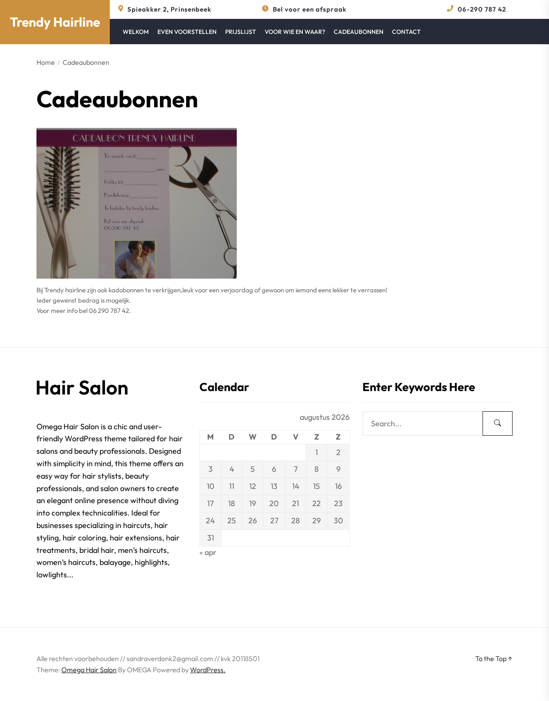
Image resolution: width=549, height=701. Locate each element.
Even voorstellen (187, 32)
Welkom (136, 32)
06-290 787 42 (482, 9)
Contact (406, 32)
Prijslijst (240, 32)
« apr (208, 552)
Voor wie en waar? (295, 32)
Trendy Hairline (55, 22)
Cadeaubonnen (358, 32)
